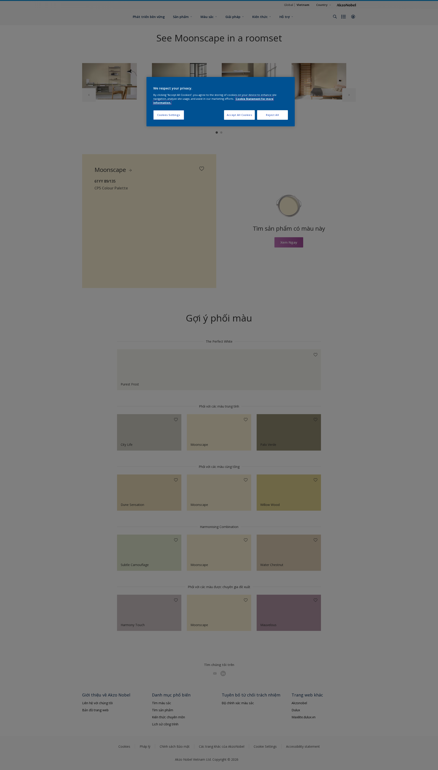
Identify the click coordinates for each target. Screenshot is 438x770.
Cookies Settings (168, 115)
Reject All (272, 115)
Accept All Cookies (239, 115)
